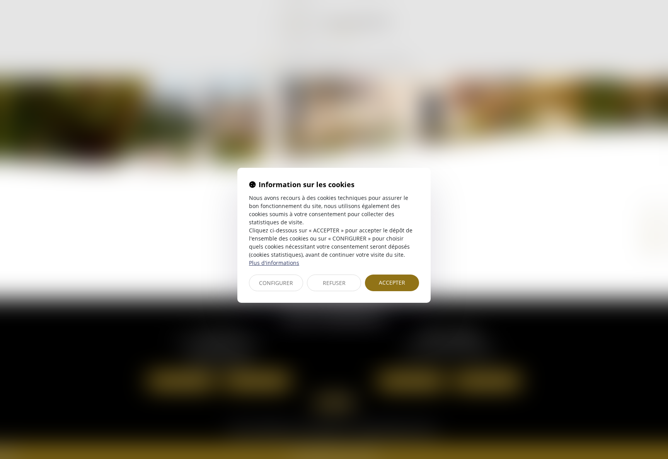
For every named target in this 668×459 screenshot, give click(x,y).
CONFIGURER (276, 283)
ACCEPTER (392, 282)
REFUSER (334, 283)
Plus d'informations (274, 262)
